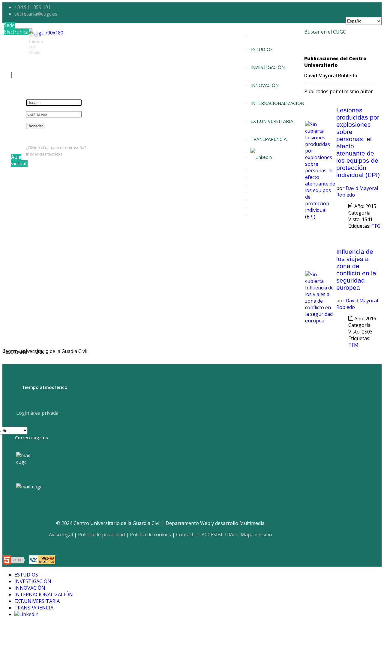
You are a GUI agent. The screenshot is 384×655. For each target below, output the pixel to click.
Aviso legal (61, 534)
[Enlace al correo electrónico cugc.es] (29, 465)
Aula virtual (18, 160)
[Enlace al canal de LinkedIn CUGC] (261, 157)
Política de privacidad (101, 534)
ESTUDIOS (261, 49)
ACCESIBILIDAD (219, 534)
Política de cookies (150, 534)
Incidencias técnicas (44, 154)
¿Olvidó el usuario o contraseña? (56, 147)
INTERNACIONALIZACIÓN (277, 103)
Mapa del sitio (256, 534)
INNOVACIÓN (264, 85)
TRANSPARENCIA (268, 139)
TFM (354, 345)
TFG (375, 226)
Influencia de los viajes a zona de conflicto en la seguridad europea (356, 269)
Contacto (186, 534)
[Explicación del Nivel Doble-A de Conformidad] (42, 561)
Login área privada (36, 413)
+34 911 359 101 (32, 7)
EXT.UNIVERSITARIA (271, 121)
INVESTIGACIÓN (267, 67)
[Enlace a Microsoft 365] (29, 486)
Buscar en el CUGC (325, 31)
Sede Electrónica (16, 28)
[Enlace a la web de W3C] (15, 561)
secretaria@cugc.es (35, 13)
